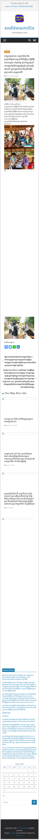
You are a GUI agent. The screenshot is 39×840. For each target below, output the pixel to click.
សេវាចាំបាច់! (5, 716)
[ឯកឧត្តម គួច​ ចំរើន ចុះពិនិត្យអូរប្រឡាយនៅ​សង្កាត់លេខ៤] (19, 399)
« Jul (3, 795)
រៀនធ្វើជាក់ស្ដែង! (6, 713)
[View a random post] (34, 40)
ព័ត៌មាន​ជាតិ (7, 51)
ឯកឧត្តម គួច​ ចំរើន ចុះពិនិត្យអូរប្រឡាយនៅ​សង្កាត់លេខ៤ (18, 420)
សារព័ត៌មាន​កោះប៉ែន (19, 28)
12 (14, 779)
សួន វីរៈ (17, 76)
